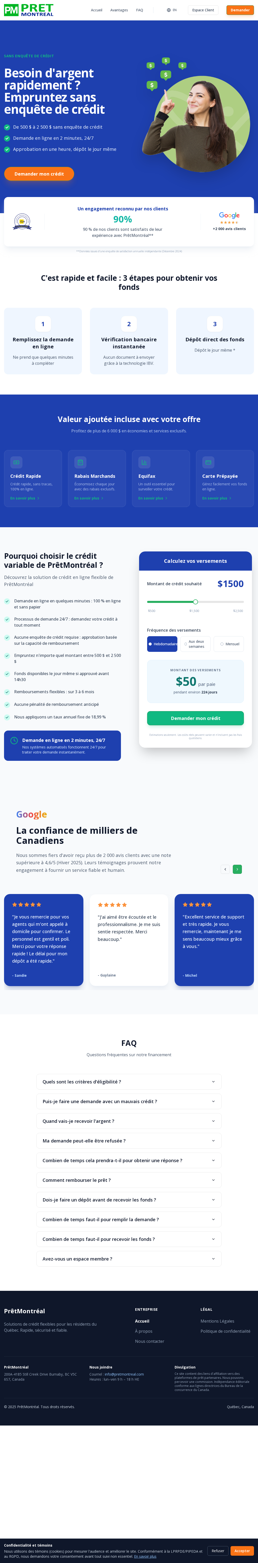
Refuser (218, 1550)
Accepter (242, 1550)
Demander (240, 10)
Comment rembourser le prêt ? (77, 1180)
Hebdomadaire (166, 643)
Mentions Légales (217, 1321)
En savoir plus (145, 1556)
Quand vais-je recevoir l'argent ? (78, 1121)
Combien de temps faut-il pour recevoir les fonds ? (99, 1239)
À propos (143, 1331)
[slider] (195, 601)
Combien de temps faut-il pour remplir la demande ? (101, 1219)
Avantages (119, 10)
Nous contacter (149, 1341)
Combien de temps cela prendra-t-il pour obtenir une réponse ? (112, 1160)
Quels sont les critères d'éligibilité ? (82, 1082)
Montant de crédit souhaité (174, 584)
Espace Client (203, 10)
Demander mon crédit (39, 174)
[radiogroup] (195, 644)
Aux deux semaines (196, 644)
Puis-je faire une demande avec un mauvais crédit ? (100, 1101)
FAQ (139, 10)
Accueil (96, 10)
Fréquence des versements (174, 630)
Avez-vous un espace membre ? (77, 1259)
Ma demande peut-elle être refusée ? (84, 1141)
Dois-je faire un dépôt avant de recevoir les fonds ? (99, 1200)
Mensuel (232, 643)
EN (175, 10)
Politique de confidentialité (225, 1331)
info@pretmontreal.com (124, 1374)
